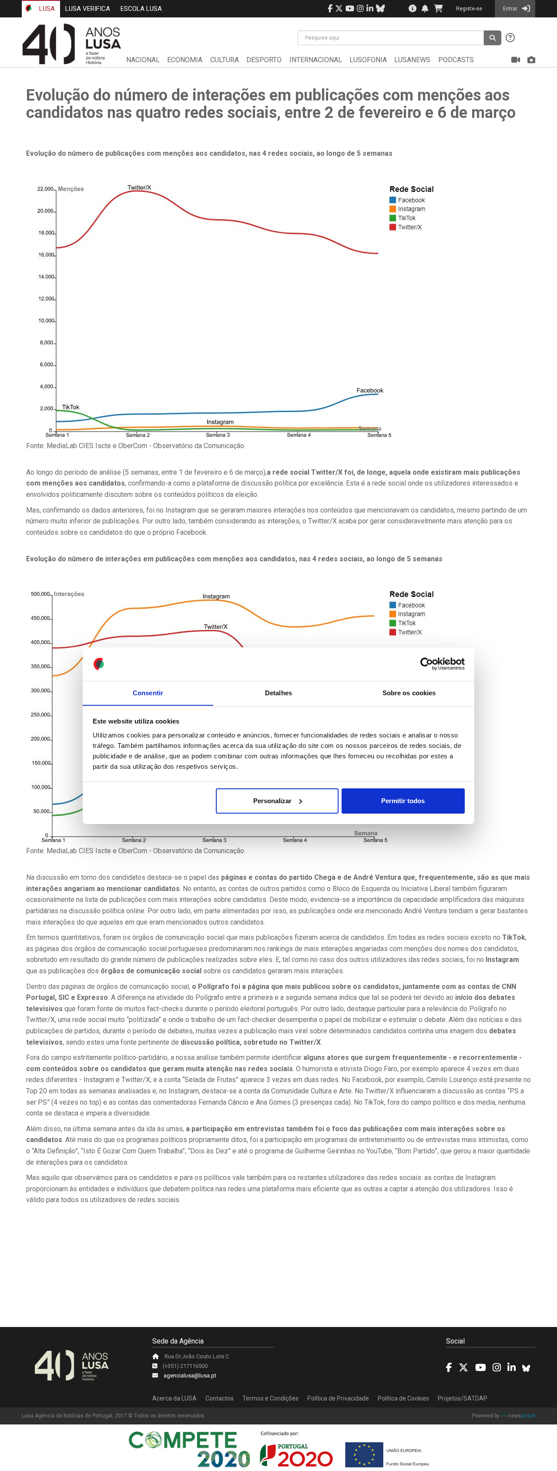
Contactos (219, 1398)
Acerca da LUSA (174, 1398)
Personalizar (272, 800)
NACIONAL (143, 60)
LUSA (46, 9)
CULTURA (224, 60)
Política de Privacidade (338, 1398)
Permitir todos (403, 800)
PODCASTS (456, 60)
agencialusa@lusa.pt (190, 1375)
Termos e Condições (270, 1398)
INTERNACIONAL (315, 60)
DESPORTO (264, 60)
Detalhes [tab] (278, 692)
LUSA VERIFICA (87, 9)
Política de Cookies (403, 1398)
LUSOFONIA (368, 60)
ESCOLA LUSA (141, 9)
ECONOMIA (184, 60)
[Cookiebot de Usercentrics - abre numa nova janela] (427, 663)
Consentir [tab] (148, 692)
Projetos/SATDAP (462, 1398)
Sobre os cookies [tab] (409, 692)
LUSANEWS (412, 60)
